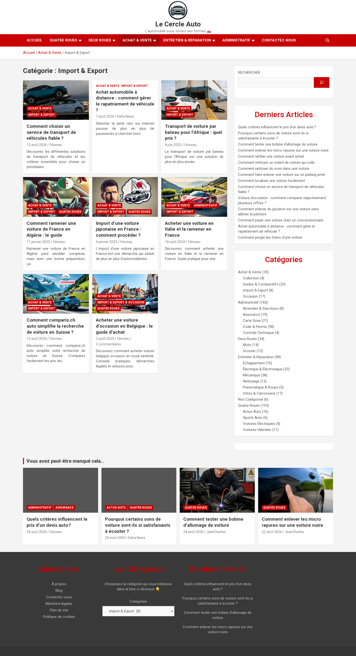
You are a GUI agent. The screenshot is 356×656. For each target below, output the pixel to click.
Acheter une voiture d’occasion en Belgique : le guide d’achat (124, 326)
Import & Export (41, 114)
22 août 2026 (272, 532)
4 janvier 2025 (106, 242)
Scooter (249, 351)
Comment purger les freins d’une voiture (270, 237)
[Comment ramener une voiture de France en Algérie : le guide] (56, 197)
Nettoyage (251, 381)
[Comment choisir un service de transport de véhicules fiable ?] (56, 100)
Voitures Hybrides (257, 430)
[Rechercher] (321, 82)
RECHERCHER (249, 72)
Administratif (236, 40)
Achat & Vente (137, 40)
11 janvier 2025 (38, 242)
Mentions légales (59, 603)
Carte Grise (252, 320)
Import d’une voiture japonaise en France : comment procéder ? (118, 229)
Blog (58, 590)
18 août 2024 (175, 242)
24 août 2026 (37, 532)
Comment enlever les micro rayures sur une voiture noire (283, 150)
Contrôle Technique (258, 333)
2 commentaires (108, 344)
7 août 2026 (105, 116)
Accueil (34, 40)
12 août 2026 (37, 145)
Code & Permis (255, 326)
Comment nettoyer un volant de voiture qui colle (276, 162)
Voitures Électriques (259, 423)
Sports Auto (252, 417)
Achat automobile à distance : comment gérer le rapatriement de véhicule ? (125, 101)
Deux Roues (100, 40)
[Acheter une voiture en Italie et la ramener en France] (194, 197)
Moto (247, 345)
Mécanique (251, 375)
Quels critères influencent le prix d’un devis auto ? (277, 127)
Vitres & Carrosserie (259, 393)
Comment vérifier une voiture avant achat (271, 156)
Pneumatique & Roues (260, 387)
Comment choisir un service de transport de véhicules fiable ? (51, 132)
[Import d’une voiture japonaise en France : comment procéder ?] (125, 197)
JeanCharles (216, 532)
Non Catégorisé (250, 399)
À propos (59, 584)
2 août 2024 (105, 338)
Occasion (136, 302)
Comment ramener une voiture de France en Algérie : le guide (51, 229)
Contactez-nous (279, 40)
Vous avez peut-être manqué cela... (65, 461)
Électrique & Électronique (262, 369)
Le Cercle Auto (178, 24)
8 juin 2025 (173, 145)
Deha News (125, 116)
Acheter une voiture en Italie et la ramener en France (189, 229)
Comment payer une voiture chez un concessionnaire (280, 220)
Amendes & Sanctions (261, 308)
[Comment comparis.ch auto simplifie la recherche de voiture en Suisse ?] (56, 294)
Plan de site (59, 610)
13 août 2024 (37, 338)
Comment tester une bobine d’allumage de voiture (277, 144)
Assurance (251, 314)
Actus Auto (252, 411)
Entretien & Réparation (187, 40)
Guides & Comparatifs (260, 284)
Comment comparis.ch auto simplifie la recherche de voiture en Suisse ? (55, 326)
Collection (251, 278)
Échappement (254, 363)
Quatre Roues (63, 40)
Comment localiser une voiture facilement (271, 180)
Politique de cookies (59, 617)
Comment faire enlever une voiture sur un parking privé (281, 174)
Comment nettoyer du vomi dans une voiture (273, 168)
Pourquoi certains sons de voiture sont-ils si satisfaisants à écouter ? (137, 525)
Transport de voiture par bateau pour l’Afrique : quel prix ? (193, 132)
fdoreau (56, 145)
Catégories (138, 601)
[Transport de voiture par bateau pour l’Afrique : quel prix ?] (194, 100)
